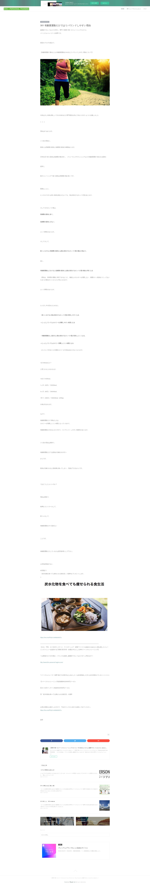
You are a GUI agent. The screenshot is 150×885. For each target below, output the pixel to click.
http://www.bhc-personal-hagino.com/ (51, 662)
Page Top (75, 871)
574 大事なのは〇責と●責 (47, 785)
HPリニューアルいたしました (134, 9)
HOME (122, 9)
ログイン (105, 3)
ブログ (145, 9)
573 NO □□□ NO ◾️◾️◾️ (47, 801)
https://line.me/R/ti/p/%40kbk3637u (51, 637)
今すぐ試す (94, 3)
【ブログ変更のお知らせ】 (47, 770)
